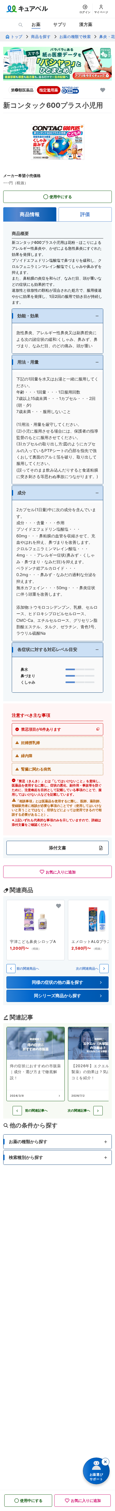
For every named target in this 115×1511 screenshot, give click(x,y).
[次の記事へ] (98, 1110)
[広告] (57, 64)
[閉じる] (105, 1462)
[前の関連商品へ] (11, 968)
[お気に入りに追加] (102, 90)
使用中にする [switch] (60, 196)
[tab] (29, 214)
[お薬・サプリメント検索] (20, 24)
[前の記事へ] (17, 1110)
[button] (57, 316)
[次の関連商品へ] (104, 968)
